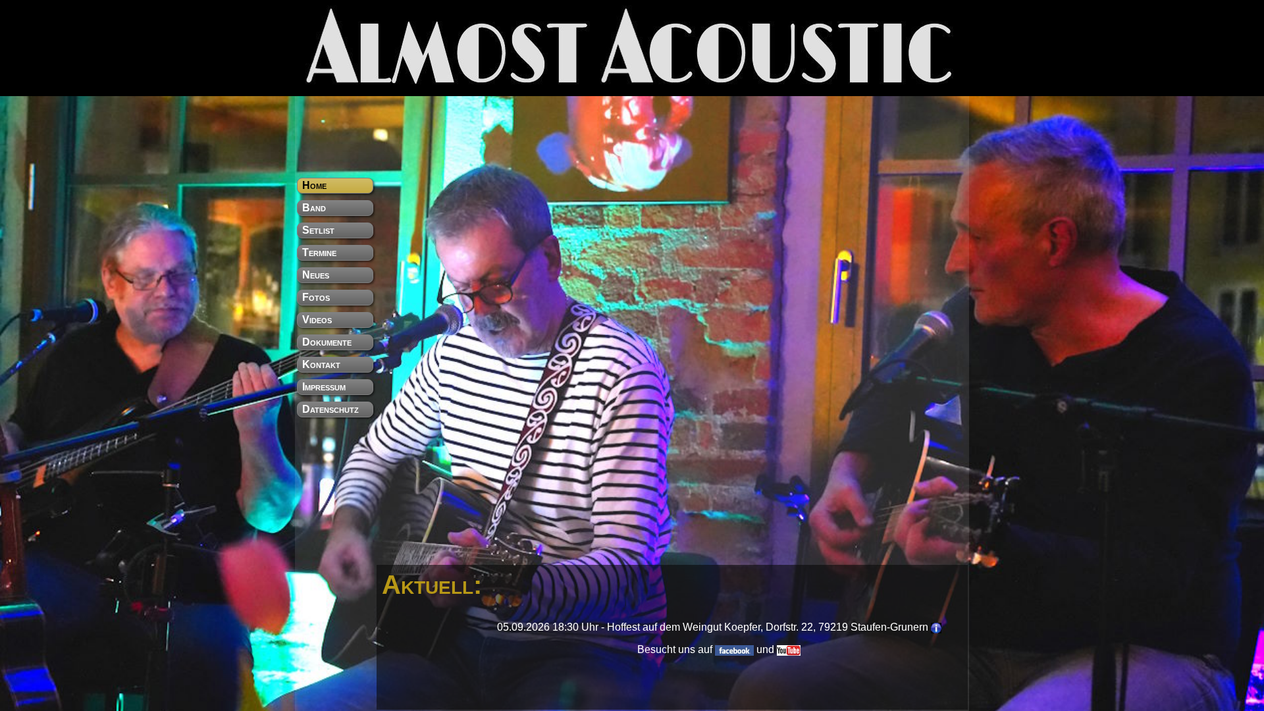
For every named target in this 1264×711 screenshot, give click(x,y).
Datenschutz (330, 409)
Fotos (316, 297)
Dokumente (327, 342)
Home (314, 185)
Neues (315, 274)
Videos (317, 319)
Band (314, 207)
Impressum (324, 386)
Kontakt (321, 364)
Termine (319, 252)
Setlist (318, 230)
